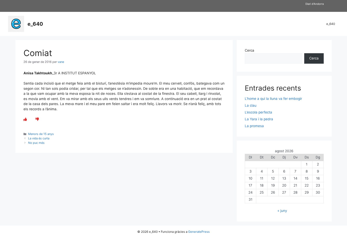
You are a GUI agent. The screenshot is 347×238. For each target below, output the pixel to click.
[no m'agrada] (37, 119)
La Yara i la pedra (259, 119)
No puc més (36, 142)
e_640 (35, 24)
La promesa (254, 126)
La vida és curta (38, 138)
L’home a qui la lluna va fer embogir (273, 99)
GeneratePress (199, 232)
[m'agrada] (25, 119)
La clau (250, 105)
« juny (282, 211)
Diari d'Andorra (314, 3)
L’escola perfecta (258, 112)
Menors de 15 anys (41, 134)
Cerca (249, 50)
